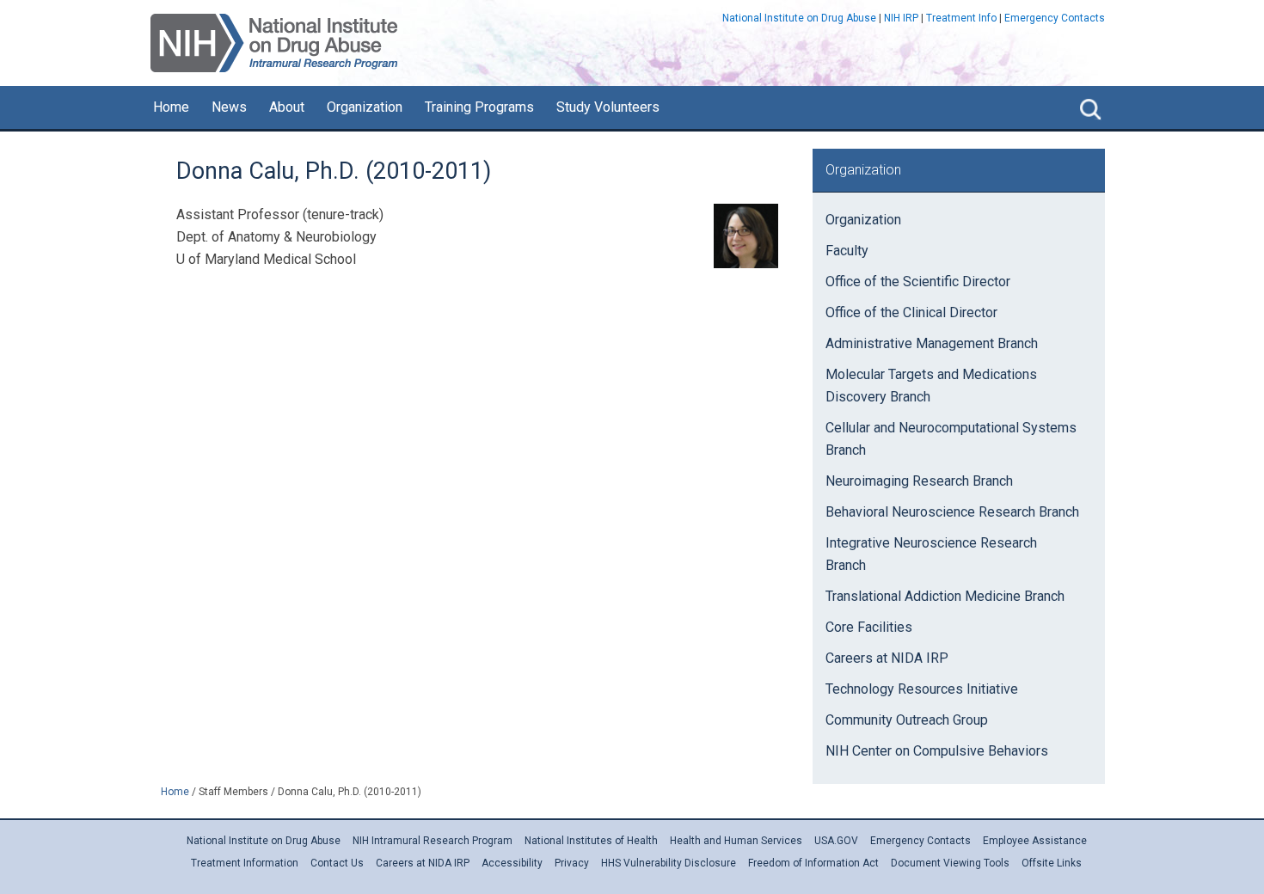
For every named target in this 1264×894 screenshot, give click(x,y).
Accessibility (512, 863)
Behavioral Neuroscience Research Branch (952, 512)
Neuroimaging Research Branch (919, 481)
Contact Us (337, 863)
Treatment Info (961, 18)
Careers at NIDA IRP (886, 658)
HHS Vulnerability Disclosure (668, 863)
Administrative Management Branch (931, 343)
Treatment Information (244, 863)
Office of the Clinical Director (911, 312)
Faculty (846, 250)
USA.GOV (836, 841)
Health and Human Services (736, 841)
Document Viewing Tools (950, 863)
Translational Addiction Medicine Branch (945, 596)
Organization (863, 219)
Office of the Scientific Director (917, 281)
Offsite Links (1052, 863)
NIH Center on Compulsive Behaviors (936, 751)
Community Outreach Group (906, 720)
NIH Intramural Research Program (432, 841)
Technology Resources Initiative (921, 689)
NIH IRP (901, 18)
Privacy (572, 863)
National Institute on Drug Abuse (799, 18)
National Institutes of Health (591, 841)
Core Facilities (868, 627)
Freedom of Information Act (813, 863)
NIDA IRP (273, 43)
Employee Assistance (1035, 841)
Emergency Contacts (1054, 18)
